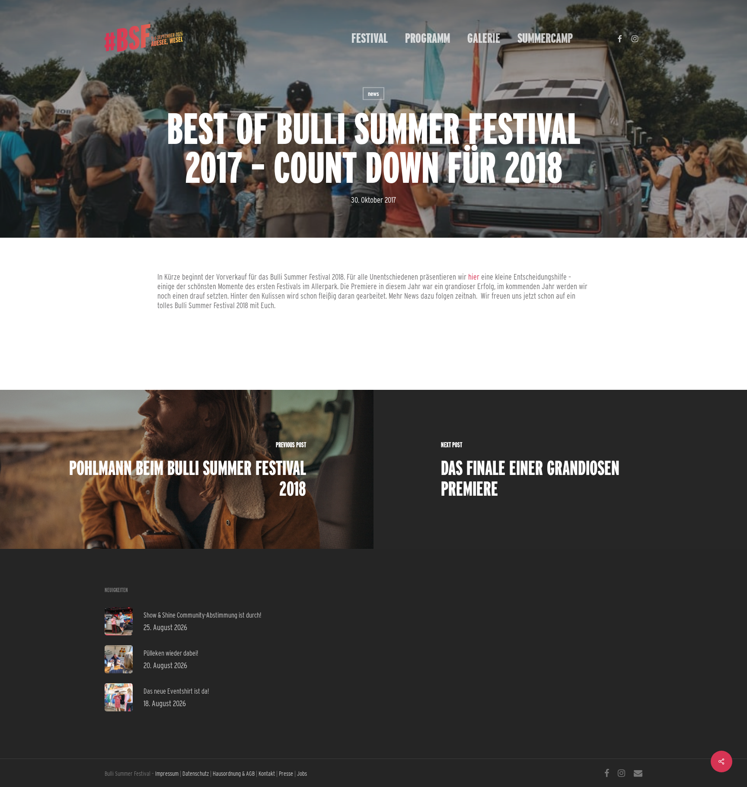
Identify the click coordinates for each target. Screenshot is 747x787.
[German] (590, 38)
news (373, 93)
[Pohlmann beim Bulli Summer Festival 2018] (187, 469)
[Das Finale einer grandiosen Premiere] (560, 469)
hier (474, 276)
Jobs (302, 773)
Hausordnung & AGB (234, 773)
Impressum (167, 773)
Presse (286, 773)
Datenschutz (195, 773)
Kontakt (267, 773)
